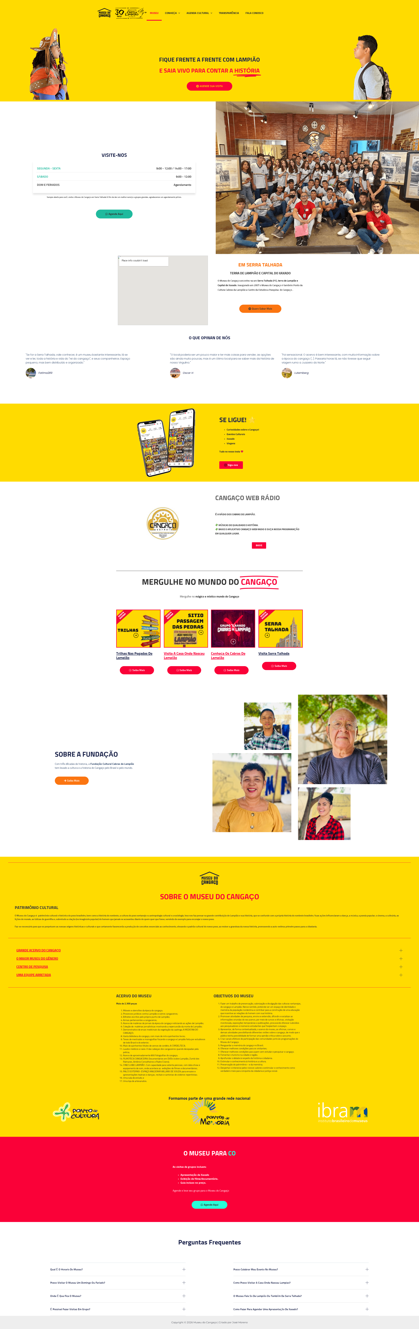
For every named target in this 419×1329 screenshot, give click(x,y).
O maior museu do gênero (37, 958)
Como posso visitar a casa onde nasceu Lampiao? (262, 1282)
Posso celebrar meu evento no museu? (255, 1269)
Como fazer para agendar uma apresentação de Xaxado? (265, 1309)
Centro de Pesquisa (32, 966)
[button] (209, 950)
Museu (154, 13)
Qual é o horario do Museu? (66, 1269)
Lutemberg (301, 373)
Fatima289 (45, 373)
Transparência (229, 13)
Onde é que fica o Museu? (65, 1296)
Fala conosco (254, 13)
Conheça (171, 13)
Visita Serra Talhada (273, 653)
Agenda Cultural (198, 13)
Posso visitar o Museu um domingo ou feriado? (77, 1282)
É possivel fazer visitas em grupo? (70, 1309)
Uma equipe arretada (33, 975)
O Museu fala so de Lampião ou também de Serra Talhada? (267, 1296)
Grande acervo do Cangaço (38, 950)
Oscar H (188, 373)
